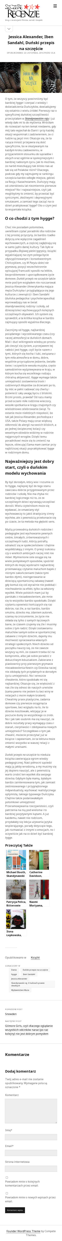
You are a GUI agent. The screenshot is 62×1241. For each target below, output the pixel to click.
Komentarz (12, 1095)
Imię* (8, 1130)
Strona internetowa (17, 1162)
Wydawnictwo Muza (20, 990)
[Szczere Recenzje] (22, 17)
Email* (9, 1146)
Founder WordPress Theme (23, 1231)
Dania (14, 970)
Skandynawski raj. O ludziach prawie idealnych (27, 984)
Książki (35, 957)
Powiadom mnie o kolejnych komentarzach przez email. (22, 1183)
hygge (14, 974)
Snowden (11, 1014)
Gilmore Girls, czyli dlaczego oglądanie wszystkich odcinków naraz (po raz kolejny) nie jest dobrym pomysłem (29, 1030)
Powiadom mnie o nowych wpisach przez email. (30, 1199)
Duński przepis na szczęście (35, 970)
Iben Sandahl (29, 974)
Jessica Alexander (19, 978)
